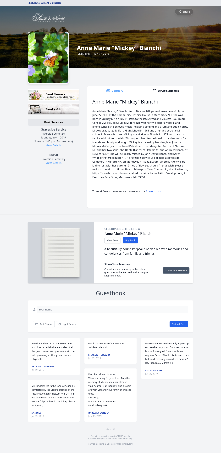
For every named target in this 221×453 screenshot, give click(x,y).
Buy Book (130, 240)
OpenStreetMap (114, 443)
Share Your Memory (176, 270)
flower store (153, 191)
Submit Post (178, 324)
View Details (53, 145)
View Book (112, 240)
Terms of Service (119, 438)
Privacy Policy (101, 438)
